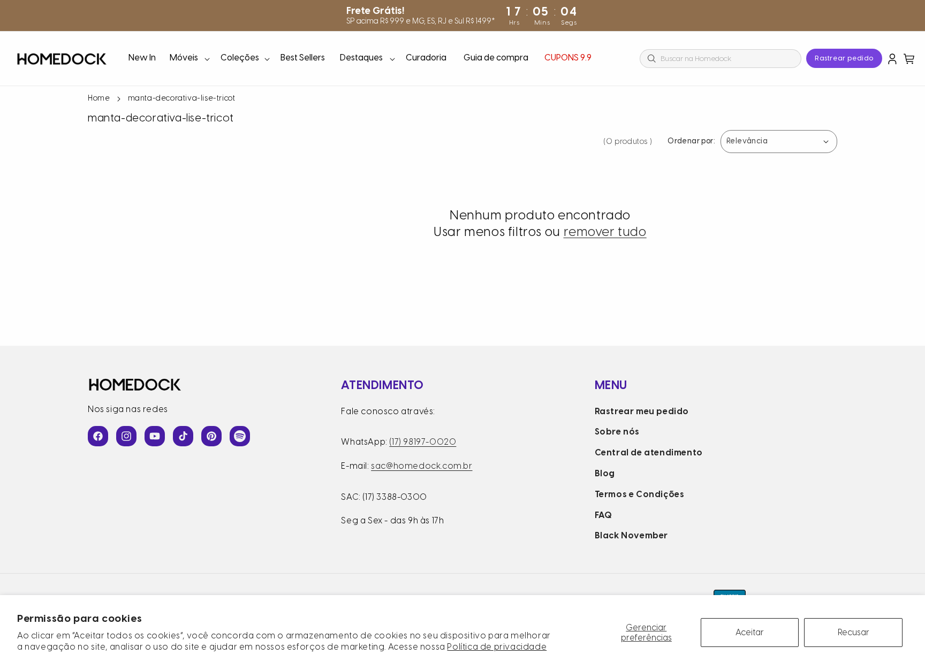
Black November (631, 535)
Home (99, 98)
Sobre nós (617, 432)
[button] (188, 59)
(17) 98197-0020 (422, 442)
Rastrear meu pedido (642, 411)
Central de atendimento (649, 452)
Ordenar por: (691, 142)
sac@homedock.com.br (421, 466)
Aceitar (750, 632)
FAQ (603, 515)
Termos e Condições (640, 494)
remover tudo (605, 231)
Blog (605, 473)
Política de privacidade (497, 647)
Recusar (853, 632)
